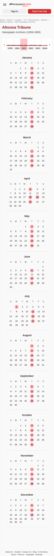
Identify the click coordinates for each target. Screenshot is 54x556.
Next (49, 44)
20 (32, 278)
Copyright (30, 555)
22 (32, 360)
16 (32, 236)
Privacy (21, 555)
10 (32, 73)
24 (32, 82)
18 (30, 197)
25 (30, 202)
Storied (17, 552)
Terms (13, 555)
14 (32, 117)
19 (37, 197)
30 (32, 245)
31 (32, 87)
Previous (4, 44)
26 (32, 401)
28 (32, 126)
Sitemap (38, 555)
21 (32, 121)
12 (32, 391)
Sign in (14, 11)
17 (32, 78)
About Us (9, 552)
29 (32, 365)
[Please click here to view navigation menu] (4, 5)
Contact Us (26, 552)
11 (33, 311)
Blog (35, 552)
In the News (43, 552)
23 (32, 241)
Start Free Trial (39, 11)
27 (32, 283)
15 (32, 355)
